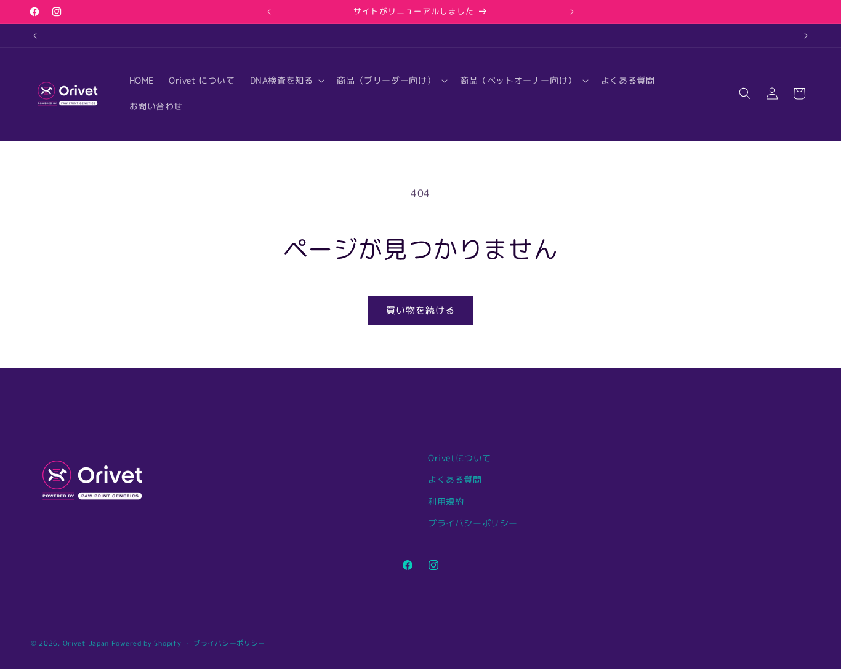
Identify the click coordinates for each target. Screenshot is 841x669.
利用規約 (446, 501)
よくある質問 (455, 479)
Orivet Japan (86, 643)
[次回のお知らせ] (571, 11)
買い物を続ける (420, 310)
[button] (286, 80)
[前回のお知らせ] (269, 11)
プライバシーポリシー (473, 523)
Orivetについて (459, 458)
